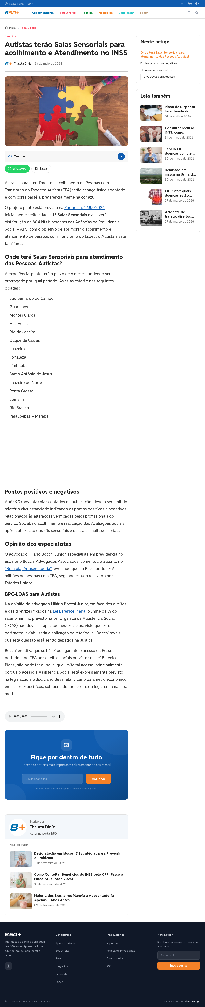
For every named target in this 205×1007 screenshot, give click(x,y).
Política (87, 13)
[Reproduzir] (121, 156)
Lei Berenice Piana (69, 611)
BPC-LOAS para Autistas (159, 76)
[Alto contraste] (197, 3)
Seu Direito (68, 13)
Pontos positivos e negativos (158, 63)
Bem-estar (126, 13)
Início (12, 28)
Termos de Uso (116, 958)
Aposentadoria (43, 13)
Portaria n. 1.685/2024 (84, 207)
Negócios (106, 13)
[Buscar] (196, 12)
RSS (109, 966)
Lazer (144, 13)
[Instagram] (8, 966)
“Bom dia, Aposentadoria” (28, 568)
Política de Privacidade (121, 950)
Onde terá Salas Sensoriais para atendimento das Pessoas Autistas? (164, 54)
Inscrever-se (179, 965)
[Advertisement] (66, 454)
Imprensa (112, 943)
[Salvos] (189, 12)
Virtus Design (192, 1001)
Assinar (98, 779)
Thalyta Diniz (42, 827)
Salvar (44, 168)
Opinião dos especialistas (157, 70)
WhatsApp (20, 168)
